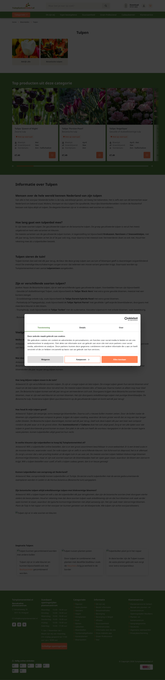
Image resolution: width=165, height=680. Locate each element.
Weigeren (45, 359)
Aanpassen (81, 359)
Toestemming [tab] (44, 327)
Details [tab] (82, 327)
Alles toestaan (119, 359)
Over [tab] (121, 327)
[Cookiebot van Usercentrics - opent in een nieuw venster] (126, 319)
